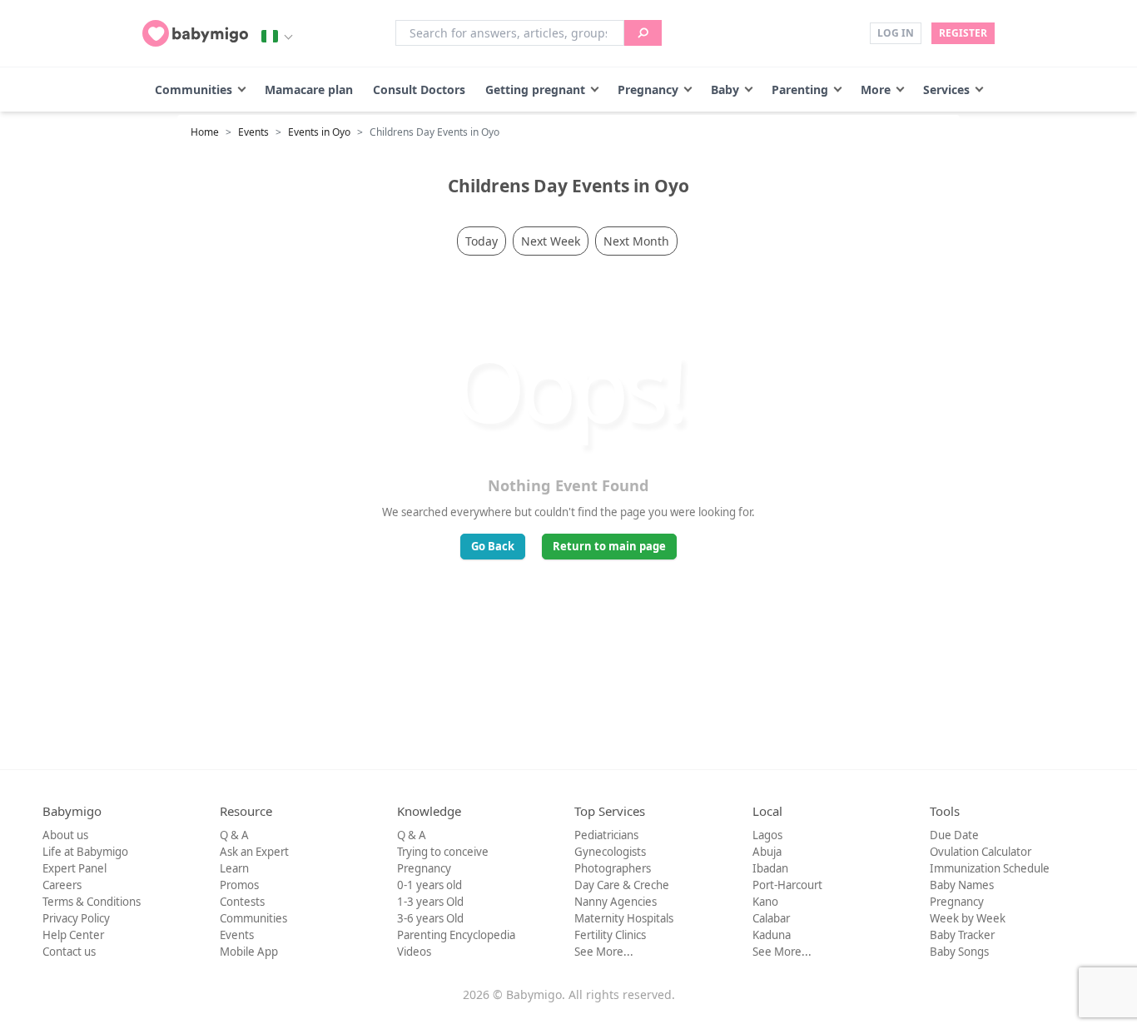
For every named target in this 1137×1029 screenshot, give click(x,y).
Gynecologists (610, 851)
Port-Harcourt (787, 884)
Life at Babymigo (85, 851)
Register (963, 33)
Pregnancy (648, 89)
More (876, 89)
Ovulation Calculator (980, 851)
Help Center (73, 934)
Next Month (636, 241)
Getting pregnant (535, 89)
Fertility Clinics (610, 934)
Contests (242, 901)
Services (946, 89)
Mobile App (249, 951)
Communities (193, 89)
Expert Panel (74, 868)
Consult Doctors (419, 89)
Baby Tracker (962, 934)
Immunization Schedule (990, 868)
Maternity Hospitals (623, 918)
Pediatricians (606, 835)
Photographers (612, 868)
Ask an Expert (254, 851)
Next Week (550, 241)
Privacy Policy (76, 918)
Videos (414, 951)
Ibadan (770, 868)
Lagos (767, 835)
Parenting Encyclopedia (456, 934)
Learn (234, 868)
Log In (895, 33)
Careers (62, 884)
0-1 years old (429, 884)
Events (253, 132)
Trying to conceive (443, 851)
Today (481, 241)
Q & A (234, 835)
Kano (765, 901)
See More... (603, 951)
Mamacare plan (309, 89)
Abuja (767, 851)
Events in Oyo (319, 132)
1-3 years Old (430, 901)
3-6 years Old (430, 918)
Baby (725, 89)
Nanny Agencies (615, 901)
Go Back (492, 546)
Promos (239, 884)
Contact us (69, 951)
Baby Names (962, 884)
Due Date (954, 835)
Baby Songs (959, 951)
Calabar (771, 918)
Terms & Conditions (91, 901)
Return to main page (609, 546)
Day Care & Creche (621, 884)
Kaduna (771, 934)
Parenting (800, 89)
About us (65, 835)
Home (205, 132)
